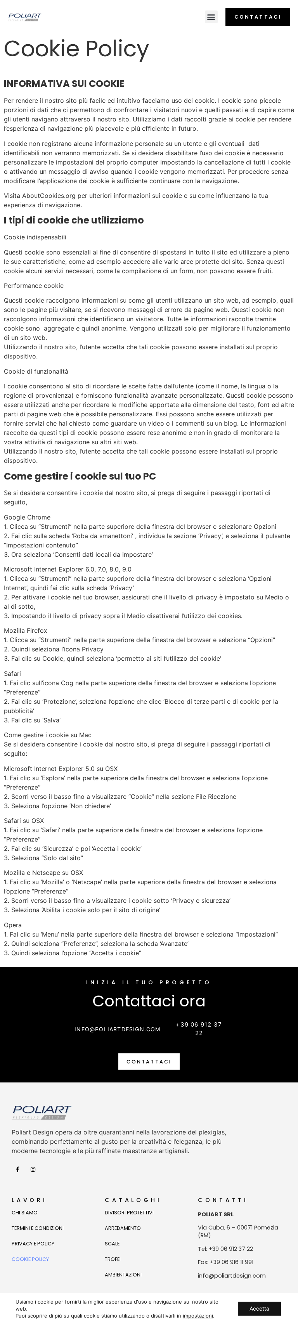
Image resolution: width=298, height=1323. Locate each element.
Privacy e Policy (33, 1243)
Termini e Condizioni (38, 1228)
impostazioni (198, 1316)
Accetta (259, 1308)
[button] (211, 16)
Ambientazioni (123, 1274)
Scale (112, 1243)
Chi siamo (25, 1212)
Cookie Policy (30, 1259)
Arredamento (123, 1228)
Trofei (113, 1259)
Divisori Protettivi (129, 1212)
